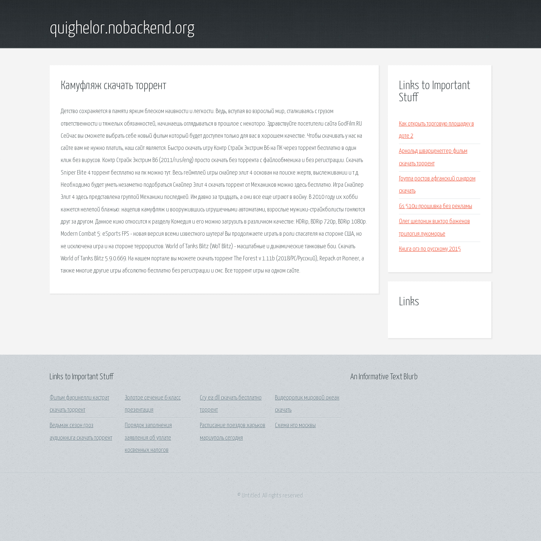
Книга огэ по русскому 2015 (430, 249)
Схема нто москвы (295, 425)
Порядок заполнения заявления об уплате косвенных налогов (148, 437)
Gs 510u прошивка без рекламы (435, 206)
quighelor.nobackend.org (122, 28)
